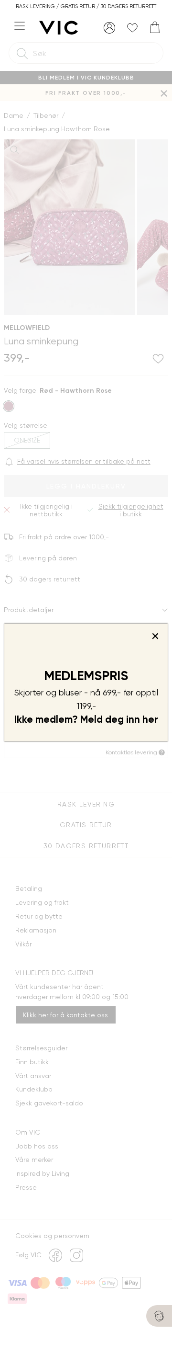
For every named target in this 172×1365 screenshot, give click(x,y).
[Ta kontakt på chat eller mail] (159, 1316)
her (150, 719)
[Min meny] (109, 28)
